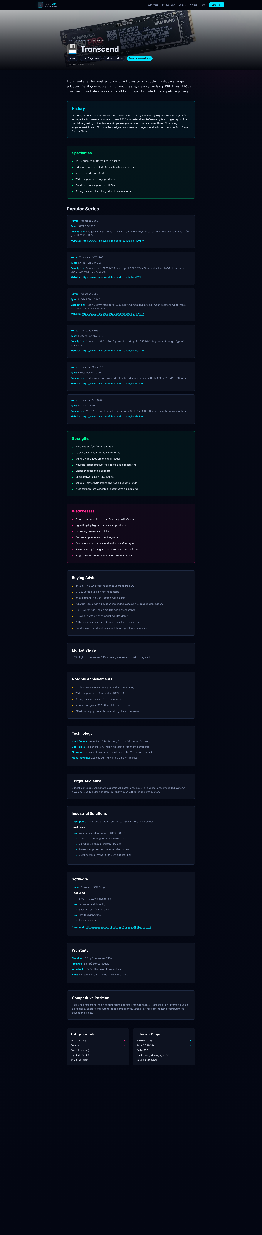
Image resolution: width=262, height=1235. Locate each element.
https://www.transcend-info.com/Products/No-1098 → (113, 313)
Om (203, 4)
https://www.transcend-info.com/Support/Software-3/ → (118, 927)
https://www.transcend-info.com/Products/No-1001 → (113, 240)
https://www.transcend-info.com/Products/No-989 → (112, 416)
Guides (182, 4)
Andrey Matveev (78, 64)
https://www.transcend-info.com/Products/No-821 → (112, 383)
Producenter (168, 4)
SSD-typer (153, 4)
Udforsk (217, 4)
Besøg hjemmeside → (140, 58)
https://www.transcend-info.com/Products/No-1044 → (113, 350)
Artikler (193, 4)
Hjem (69, 40)
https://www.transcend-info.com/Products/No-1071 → (113, 277)
